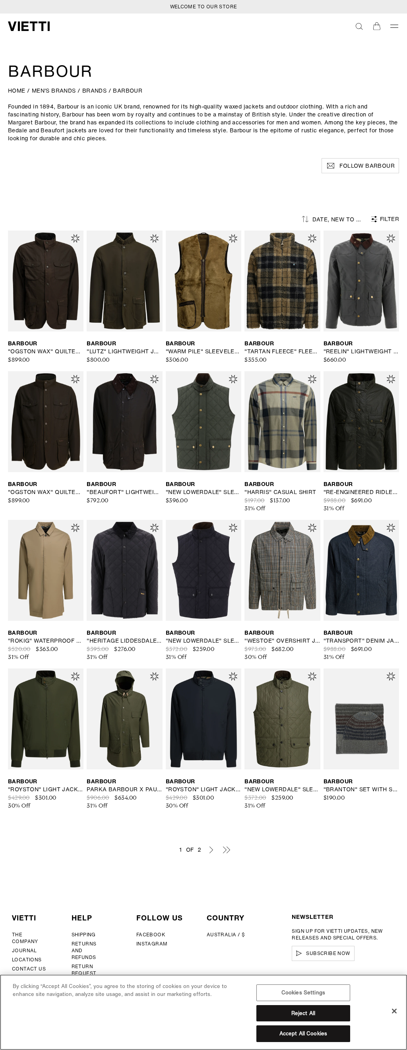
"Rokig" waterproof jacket (45, 641)
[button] (359, 26)
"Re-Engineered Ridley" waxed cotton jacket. (361, 492)
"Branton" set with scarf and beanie (361, 789)
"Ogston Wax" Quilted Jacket (45, 351)
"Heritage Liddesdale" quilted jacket (124, 641)
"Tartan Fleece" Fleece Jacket (282, 351)
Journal (24, 950)
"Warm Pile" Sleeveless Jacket (203, 351)
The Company (25, 938)
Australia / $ (226, 934)
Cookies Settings (303, 992)
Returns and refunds (84, 950)
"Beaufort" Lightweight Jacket (124, 492)
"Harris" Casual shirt (280, 492)
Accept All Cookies (303, 1033)
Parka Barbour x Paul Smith (124, 789)
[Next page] (211, 849)
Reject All (303, 1013)
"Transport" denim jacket (361, 641)
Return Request (84, 969)
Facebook (150, 934)
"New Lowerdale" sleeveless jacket (203, 641)
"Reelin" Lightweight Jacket (361, 351)
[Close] (394, 1011)
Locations (27, 959)
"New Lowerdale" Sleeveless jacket (203, 492)
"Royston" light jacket (45, 789)
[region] (203, 1012)
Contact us (29, 968)
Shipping (84, 934)
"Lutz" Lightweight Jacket (124, 351)
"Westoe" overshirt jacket (282, 641)
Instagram (152, 943)
